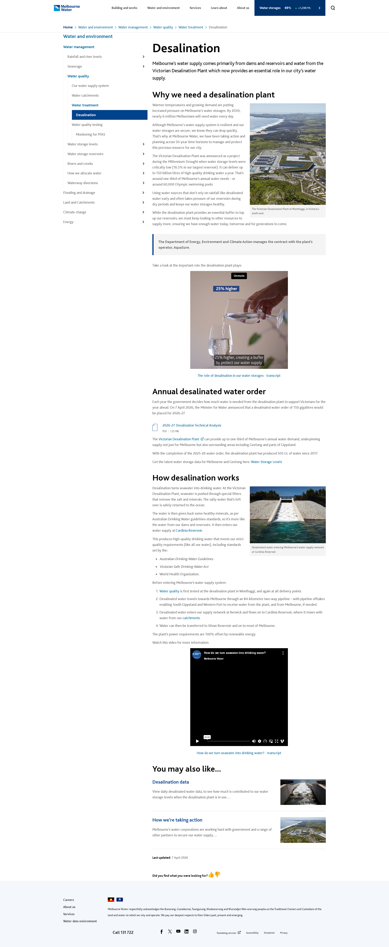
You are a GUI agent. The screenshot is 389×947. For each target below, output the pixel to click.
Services (195, 8)
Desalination (86, 115)
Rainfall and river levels (84, 56)
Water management (133, 27)
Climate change (74, 212)
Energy (68, 222)
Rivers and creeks (80, 163)
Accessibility (252, 932)
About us (243, 8)
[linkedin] (186, 933)
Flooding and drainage (79, 192)
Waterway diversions (82, 183)
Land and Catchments (79, 202)
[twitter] (170, 933)
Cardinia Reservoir (189, 530)
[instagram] (194, 933)
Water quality (163, 27)
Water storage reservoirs (85, 154)
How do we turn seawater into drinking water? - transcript (239, 753)
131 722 (127, 932)
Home (68, 27)
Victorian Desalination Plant (179, 439)
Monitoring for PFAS (91, 134)
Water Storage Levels (266, 462)
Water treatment (190, 27)
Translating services (226, 933)
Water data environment (80, 921)
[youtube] (178, 933)
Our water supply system (90, 85)
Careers (68, 900)
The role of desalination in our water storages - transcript (239, 375)
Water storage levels (82, 144)
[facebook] (161, 933)
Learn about (219, 8)
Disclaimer (269, 932)
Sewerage (74, 66)
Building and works (124, 8)
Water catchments (85, 95)
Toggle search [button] (332, 8)
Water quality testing (87, 124)
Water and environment (163, 8)
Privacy (283, 932)
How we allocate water (84, 173)
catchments (191, 618)
